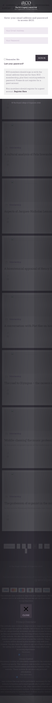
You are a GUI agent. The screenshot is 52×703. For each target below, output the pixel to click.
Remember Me (12, 62)
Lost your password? (14, 67)
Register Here (20, 94)
